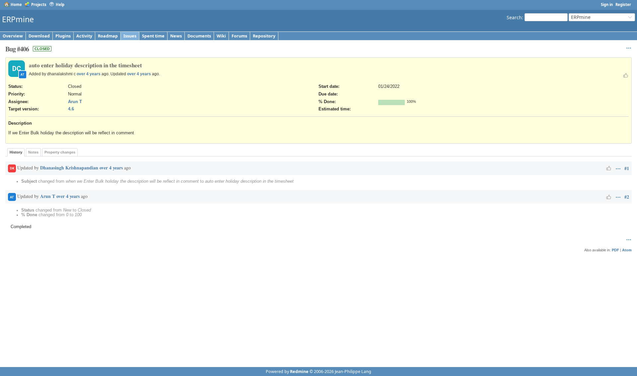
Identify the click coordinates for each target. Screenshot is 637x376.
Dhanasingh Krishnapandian (69, 167)
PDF (615, 250)
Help (60, 4)
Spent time (153, 36)
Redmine (299, 371)
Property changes (59, 152)
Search (514, 17)
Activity (84, 36)
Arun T (75, 101)
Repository (264, 36)
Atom (627, 250)
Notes (33, 152)
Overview (13, 36)
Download (39, 36)
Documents (199, 36)
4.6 (71, 109)
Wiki (221, 36)
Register (623, 4)
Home (16, 4)
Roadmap (108, 36)
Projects (38, 4)
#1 (626, 168)
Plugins (63, 36)
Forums (239, 36)
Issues (129, 36)
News (176, 36)
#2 (626, 196)
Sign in (607, 4)
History (16, 152)
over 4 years (89, 74)
